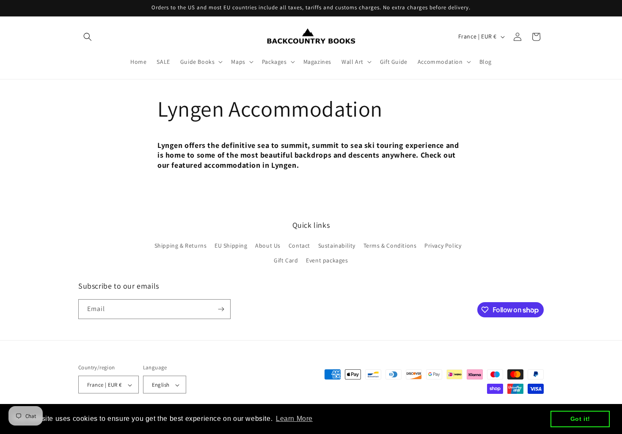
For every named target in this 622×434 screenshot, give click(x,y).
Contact (299, 245)
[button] (87, 36)
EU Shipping (231, 245)
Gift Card (286, 261)
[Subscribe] (221, 309)
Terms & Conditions (390, 245)
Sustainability (336, 245)
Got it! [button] (580, 418)
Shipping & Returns (180, 245)
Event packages (327, 261)
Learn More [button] (294, 418)
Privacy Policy (442, 245)
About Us (268, 245)
